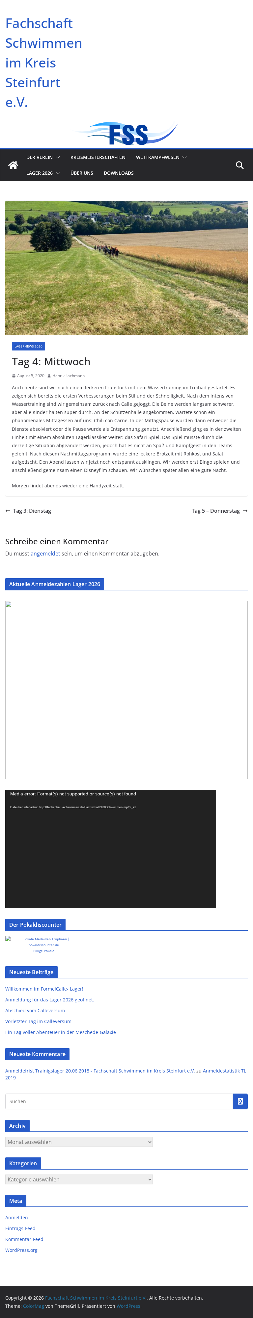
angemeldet (45, 553)
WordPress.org (21, 1250)
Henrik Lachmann (68, 375)
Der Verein (39, 157)
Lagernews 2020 (28, 346)
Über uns (81, 173)
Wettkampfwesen (158, 157)
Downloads (119, 173)
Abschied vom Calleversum (35, 1010)
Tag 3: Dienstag (32, 510)
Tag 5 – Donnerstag (216, 510)
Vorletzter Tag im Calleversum (38, 1021)
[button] (56, 157)
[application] (110, 849)
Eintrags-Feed (20, 1228)
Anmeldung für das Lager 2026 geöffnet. (49, 999)
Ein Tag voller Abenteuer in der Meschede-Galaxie (60, 1032)
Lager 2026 (39, 173)
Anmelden (16, 1217)
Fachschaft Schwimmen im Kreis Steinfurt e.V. (43, 62)
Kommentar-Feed (24, 1239)
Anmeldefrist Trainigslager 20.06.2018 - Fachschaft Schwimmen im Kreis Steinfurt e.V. (100, 1071)
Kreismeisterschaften (98, 157)
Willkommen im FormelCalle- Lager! (44, 989)
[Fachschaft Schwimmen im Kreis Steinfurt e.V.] (13, 165)
